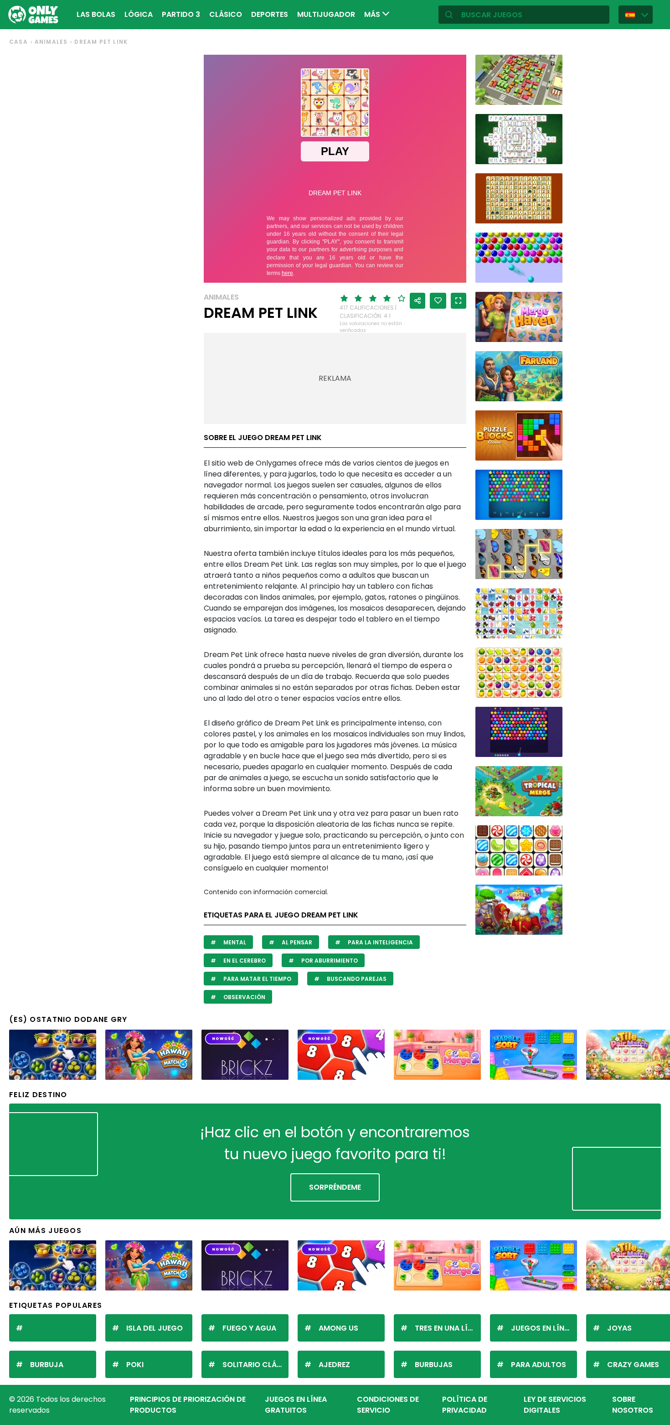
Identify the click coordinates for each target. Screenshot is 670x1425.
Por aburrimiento (329, 960)
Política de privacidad (464, 1404)
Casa (18, 42)
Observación (243, 997)
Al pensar (296, 942)
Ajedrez (334, 1364)
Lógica (138, 14)
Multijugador (326, 14)
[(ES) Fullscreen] (458, 301)
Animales (51, 42)
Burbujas (434, 1364)
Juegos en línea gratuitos (296, 1404)
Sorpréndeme (335, 1187)
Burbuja (46, 1364)
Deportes (269, 14)
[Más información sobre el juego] (550, 94)
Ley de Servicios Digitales (555, 1404)
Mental (234, 942)
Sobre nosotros (632, 1404)
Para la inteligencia (379, 942)
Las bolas (96, 14)
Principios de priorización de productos (188, 1404)
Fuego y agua (249, 1328)
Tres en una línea (448, 1328)
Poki (135, 1364)
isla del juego (154, 1328)
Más (373, 14)
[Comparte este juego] (417, 301)
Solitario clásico (255, 1364)
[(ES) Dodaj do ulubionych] (438, 301)
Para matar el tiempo (256, 979)
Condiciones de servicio (388, 1404)
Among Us (338, 1328)
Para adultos (538, 1364)
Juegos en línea (542, 1328)
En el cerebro (244, 960)
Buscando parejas (356, 979)
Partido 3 (181, 14)
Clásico (225, 14)
